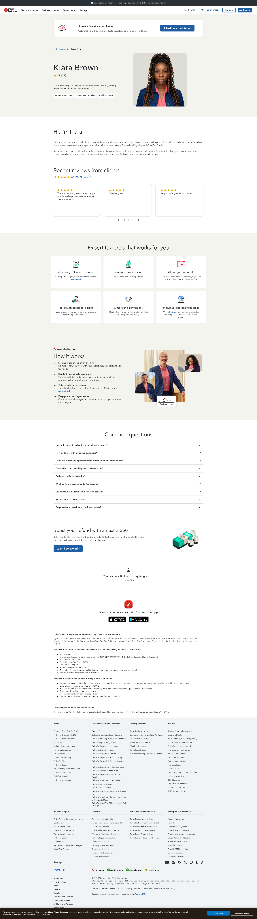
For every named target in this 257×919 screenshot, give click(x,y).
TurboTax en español (62, 780)
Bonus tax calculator (100, 849)
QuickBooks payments (177, 826)
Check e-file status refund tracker (106, 830)
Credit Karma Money (62, 757)
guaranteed (76, 279)
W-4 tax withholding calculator (105, 834)
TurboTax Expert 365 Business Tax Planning (106, 774)
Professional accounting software (182, 834)
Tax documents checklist (102, 853)
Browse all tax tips (175, 735)
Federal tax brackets (176, 787)
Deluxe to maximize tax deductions (107, 735)
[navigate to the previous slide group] (118, 220)
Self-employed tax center (64, 746)
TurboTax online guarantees (65, 739)
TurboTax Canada (61, 765)
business (173, 312)
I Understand (218, 913)
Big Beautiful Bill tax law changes (68, 845)
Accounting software (177, 819)
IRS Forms (58, 742)
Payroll (171, 823)
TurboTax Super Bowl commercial (144, 823)
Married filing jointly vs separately (182, 739)
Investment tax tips (176, 776)
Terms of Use (141, 894)
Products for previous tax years (67, 769)
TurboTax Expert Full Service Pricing (107, 757)
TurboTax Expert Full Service (104, 754)
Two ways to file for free (64, 834)
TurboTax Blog (60, 761)
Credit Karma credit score (179, 838)
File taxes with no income (179, 750)
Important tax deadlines (178, 784)
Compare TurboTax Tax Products (67, 731)
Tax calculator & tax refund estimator (107, 823)
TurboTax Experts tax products (105, 746)
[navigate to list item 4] (128, 220)
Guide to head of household (180, 742)
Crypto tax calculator (100, 841)
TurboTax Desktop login (140, 731)
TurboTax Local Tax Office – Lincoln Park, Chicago (109, 803)
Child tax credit (174, 780)
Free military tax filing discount (105, 742)
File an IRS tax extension (64, 830)
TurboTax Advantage (139, 750)
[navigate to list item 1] (124, 220)
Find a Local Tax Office (101, 788)
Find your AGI (174, 769)
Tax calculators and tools (102, 819)
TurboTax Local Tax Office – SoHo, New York (109, 791)
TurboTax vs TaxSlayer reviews (143, 830)
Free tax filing (97, 731)
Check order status (138, 746)
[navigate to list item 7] (132, 220)
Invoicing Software (176, 857)
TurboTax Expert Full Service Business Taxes (108, 761)
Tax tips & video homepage (180, 731)
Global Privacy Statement (58, 912)
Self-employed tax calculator (104, 838)
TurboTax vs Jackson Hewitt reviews (145, 838)
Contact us (58, 823)
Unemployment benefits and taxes (182, 772)
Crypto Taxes (59, 754)
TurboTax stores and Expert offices (106, 780)
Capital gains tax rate (177, 761)
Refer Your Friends (61, 849)
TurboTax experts (61, 49)
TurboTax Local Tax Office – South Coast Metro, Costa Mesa (109, 797)
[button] (128, 707)
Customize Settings (242, 913)
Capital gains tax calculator (103, 845)
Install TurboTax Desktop (140, 742)
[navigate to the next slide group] (138, 220)
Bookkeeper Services (177, 853)
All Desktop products (139, 739)
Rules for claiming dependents (181, 746)
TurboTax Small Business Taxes (105, 771)
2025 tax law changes (177, 791)
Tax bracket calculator (101, 826)
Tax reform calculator (101, 857)
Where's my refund (62, 826)
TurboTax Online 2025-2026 (66, 735)
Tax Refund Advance (62, 750)
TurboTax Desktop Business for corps (146, 754)
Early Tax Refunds (61, 776)
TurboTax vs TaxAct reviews (141, 834)
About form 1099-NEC (177, 754)
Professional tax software (178, 830)
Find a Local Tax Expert (102, 784)
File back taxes (174, 765)
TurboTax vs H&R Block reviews (143, 826)
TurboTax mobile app (63, 772)
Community (58, 841)
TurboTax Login (60, 838)
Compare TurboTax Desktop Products (146, 735)
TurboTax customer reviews (141, 819)
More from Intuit (175, 845)
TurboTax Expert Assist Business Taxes (108, 767)
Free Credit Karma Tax (177, 841)
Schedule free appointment (154, 3)
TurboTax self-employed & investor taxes (109, 739)
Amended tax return (176, 757)
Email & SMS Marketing (178, 849)
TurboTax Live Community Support (68, 819)
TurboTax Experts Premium (103, 750)
